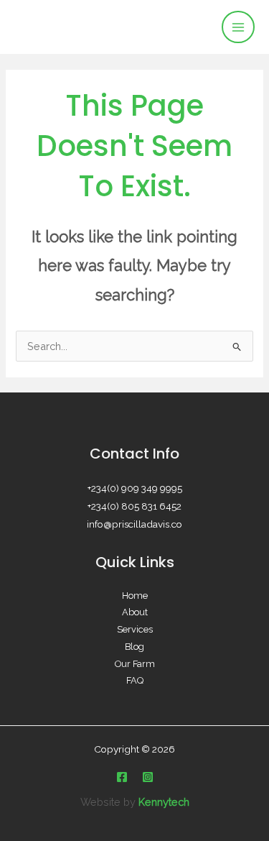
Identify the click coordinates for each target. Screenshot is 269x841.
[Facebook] (122, 777)
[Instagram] (148, 777)
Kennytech (163, 802)
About (135, 612)
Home (135, 595)
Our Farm (135, 663)
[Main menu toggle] (238, 27)
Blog (134, 646)
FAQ (134, 680)
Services (135, 629)
